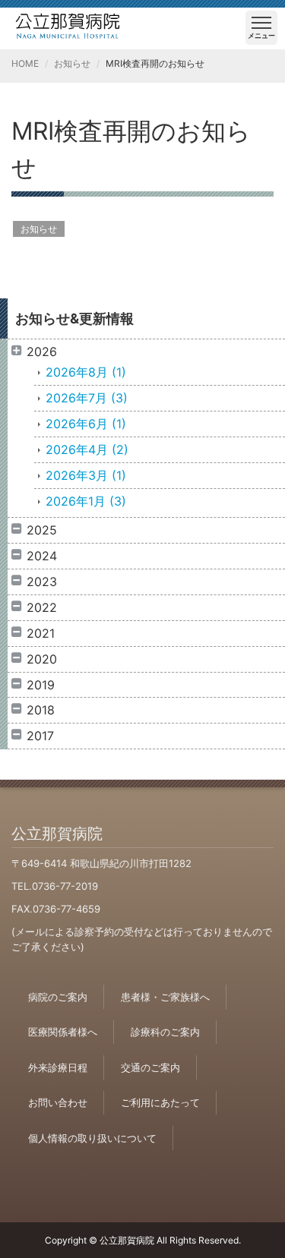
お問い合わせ (57, 1102)
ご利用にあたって (160, 1102)
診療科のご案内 (165, 1032)
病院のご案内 (57, 997)
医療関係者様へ (62, 1032)
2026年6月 (86, 423)
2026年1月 (86, 501)
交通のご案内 (150, 1067)
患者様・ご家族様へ (165, 997)
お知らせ (72, 63)
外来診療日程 (57, 1067)
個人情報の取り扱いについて (92, 1138)
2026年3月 (86, 475)
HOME (25, 63)
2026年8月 (86, 372)
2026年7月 (87, 397)
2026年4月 (87, 449)
